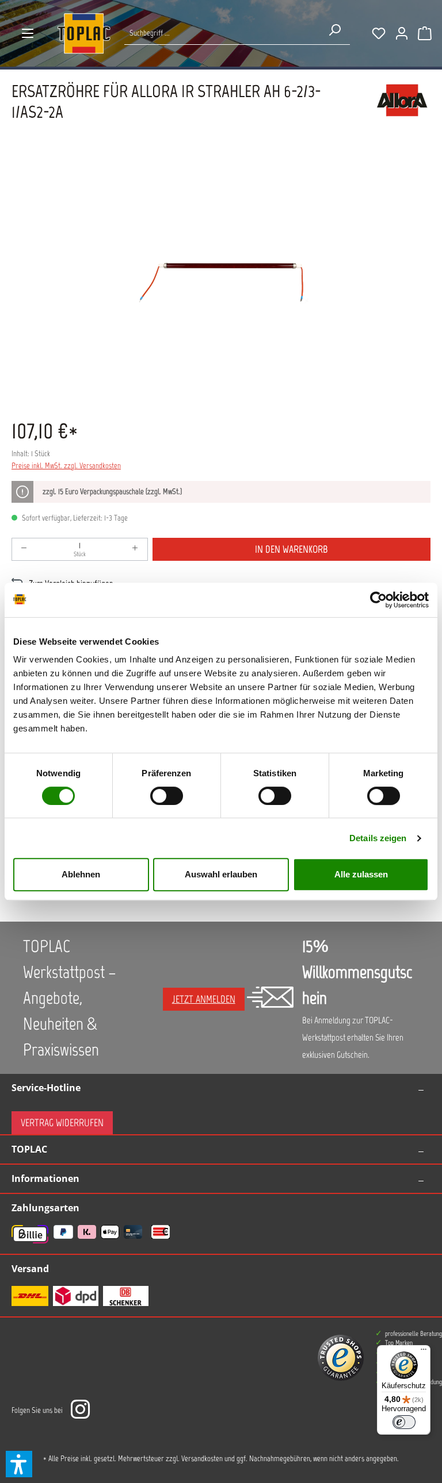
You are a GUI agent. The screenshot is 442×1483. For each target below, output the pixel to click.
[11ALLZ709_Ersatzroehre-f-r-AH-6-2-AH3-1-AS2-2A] (220, 280)
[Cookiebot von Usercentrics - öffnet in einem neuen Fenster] (378, 599)
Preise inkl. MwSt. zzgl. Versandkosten (66, 466)
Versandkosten (202, 1458)
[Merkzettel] (378, 33)
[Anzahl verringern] (24, 549)
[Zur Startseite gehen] (84, 33)
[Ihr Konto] (401, 33)
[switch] (166, 796)
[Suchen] (334, 30)
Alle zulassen (361, 874)
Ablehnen (81, 874)
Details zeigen (377, 838)
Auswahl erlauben (221, 874)
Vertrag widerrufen (62, 1122)
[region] (221, 280)
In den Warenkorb (291, 549)
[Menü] (28, 33)
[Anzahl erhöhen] (135, 549)
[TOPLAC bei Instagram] (80, 1410)
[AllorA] (401, 107)
